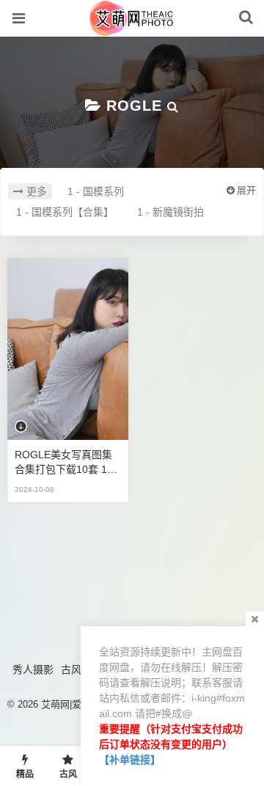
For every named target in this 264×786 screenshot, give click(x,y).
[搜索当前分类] (173, 106)
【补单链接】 (130, 759)
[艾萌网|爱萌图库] (132, 28)
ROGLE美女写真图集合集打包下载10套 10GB (68, 463)
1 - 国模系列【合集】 (65, 212)
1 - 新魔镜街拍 (170, 212)
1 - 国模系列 (95, 191)
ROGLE (134, 106)
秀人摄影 (33, 669)
